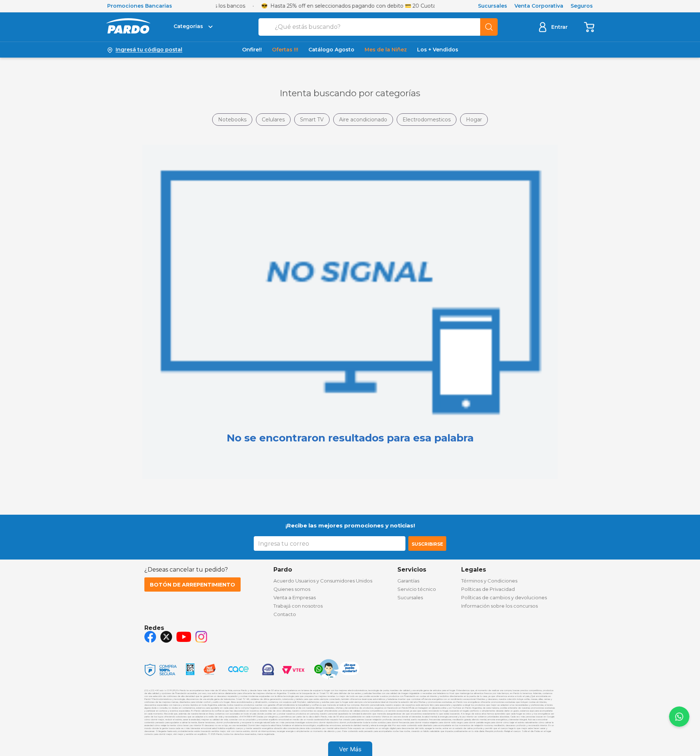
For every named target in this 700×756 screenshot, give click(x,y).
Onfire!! (252, 50)
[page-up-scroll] (679, 716)
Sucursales (492, 6)
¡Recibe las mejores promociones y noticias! (350, 525)
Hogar (474, 119)
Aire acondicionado (363, 119)
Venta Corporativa (538, 6)
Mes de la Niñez (386, 50)
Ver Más (350, 749)
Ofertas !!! (285, 50)
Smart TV (312, 119)
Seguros (582, 6)
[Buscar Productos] (489, 27)
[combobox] (378, 27)
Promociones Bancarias (139, 6)
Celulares (273, 119)
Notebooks (232, 119)
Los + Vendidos (437, 50)
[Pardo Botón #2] (589, 27)
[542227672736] (337, 670)
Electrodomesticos (426, 119)
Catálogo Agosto (331, 50)
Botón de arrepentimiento (192, 584)
